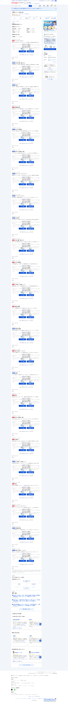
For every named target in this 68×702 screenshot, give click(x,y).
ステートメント (35, 698)
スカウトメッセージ (13, 680)
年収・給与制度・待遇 (20, 151)
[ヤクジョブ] (50, 31)
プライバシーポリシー (18, 698)
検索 (55, 0)
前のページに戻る (16, 21)
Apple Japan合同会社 (35, 652)
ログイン (25, 3)
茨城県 (14, 635)
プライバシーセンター (24, 698)
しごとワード (29, 685)
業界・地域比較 (53, 18)
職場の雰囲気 (17, 306)
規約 (29, 698)
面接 (17, 85)
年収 (35, 18)
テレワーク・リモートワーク (21, 173)
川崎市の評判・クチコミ (30, 675)
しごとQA (44, 6)
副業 (17, 373)
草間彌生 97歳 (53, 0)
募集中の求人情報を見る (18, 661)
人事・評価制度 (19, 129)
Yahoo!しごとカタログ (15, 675)
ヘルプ (45, 0)
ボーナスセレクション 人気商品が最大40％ (33, 3)
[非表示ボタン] (55, 698)
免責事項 (40, 698)
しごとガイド (25, 685)
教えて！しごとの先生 (14, 685)
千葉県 (30, 635)
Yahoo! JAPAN (41, 0)
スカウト (51, 6)
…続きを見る (22, 624)
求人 (21, 18)
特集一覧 (48, 6)
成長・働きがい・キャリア (20, 350)
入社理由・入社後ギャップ (20, 284)
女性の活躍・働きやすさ (19, 240)
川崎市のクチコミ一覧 (36, 675)
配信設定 (25, 680)
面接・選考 (47, 18)
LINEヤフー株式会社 (13, 693)
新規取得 (30, 2)
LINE (16, 689)
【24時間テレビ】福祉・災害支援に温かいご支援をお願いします (20, 0)
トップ (14, 18)
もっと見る (54, 61)
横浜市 (30, 619)
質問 (40, 18)
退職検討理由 (17, 107)
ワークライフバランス (19, 40)
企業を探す (40, 6)
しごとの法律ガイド (19, 685)
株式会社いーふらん (18, 652)
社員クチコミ (27, 18)
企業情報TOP (20, 675)
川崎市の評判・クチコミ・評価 (16, 39)
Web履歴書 (21, 680)
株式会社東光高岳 (16, 619)
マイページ (55, 6)
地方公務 (49, 55)
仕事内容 (17, 218)
